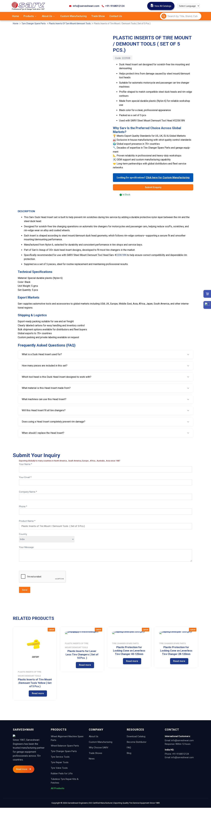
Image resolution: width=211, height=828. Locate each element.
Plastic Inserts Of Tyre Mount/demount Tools (70, 23)
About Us (47, 16)
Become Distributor (136, 742)
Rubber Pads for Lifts (62, 773)
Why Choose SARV (98, 747)
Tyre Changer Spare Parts (33, 23)
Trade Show (98, 16)
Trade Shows (95, 753)
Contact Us (115, 16)
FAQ (129, 747)
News (92, 758)
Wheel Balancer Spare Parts (65, 745)
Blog (129, 753)
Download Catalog (136, 736)
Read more (38, 693)
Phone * (23, 506)
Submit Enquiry (153, 187)
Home (15, 16)
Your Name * (25, 464)
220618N (121, 255)
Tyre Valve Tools (59, 768)
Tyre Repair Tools (59, 762)
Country (23, 534)
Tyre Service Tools (60, 756)
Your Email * (25, 477)
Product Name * (27, 521)
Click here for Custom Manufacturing (168, 177)
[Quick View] (23, 694)
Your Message (26, 547)
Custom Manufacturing (73, 16)
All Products (57, 788)
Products (28, 16)
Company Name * (28, 491)
